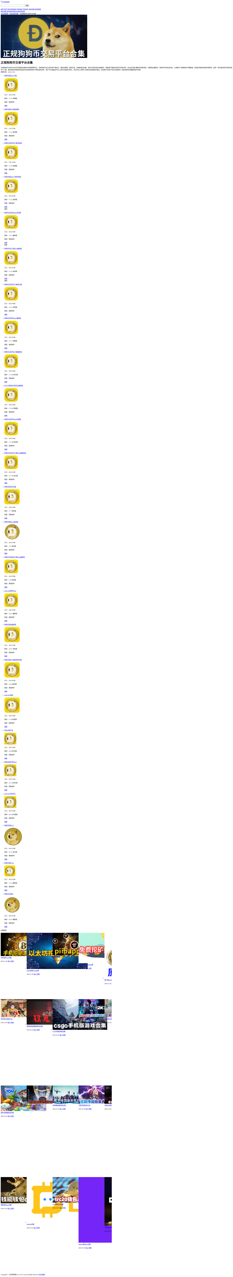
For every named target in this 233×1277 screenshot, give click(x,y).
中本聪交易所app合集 (111, 1227)
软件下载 (7, 9)
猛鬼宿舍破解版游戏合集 (35, 1026)
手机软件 (25, 9)
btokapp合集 (30, 1224)
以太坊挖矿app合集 (33, 970)
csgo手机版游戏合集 (59, 1031)
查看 (5, 106)
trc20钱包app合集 (58, 1204)
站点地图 (42, 1274)
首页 (2, 9)
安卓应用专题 (20, 11)
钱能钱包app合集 (6, 1205)
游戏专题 (32, 9)
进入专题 (11, 961)
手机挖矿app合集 (6, 957)
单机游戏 (13, 9)
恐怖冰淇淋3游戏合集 (34, 1105)
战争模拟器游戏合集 (59, 1105)
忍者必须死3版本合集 (111, 1105)
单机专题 (4, 11)
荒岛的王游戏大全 (6, 1019)
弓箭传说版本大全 (84, 1105)
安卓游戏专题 (11, 11)
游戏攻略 (38, 9)
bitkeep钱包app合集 (85, 1244)
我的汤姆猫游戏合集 (7, 1112)
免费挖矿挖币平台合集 (86, 965)
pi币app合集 (56, 957)
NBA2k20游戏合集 (84, 1019)
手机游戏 (19, 9)
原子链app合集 (109, 980)
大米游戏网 (4, 13)
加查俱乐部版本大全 (111, 1019)
